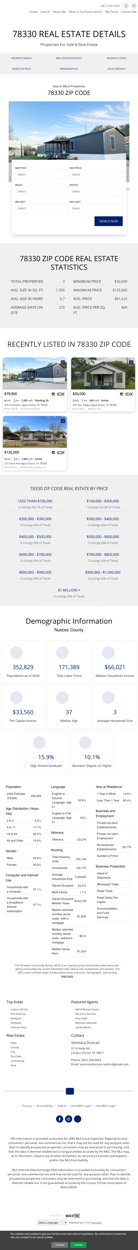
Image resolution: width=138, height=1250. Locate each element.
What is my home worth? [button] (85, 12)
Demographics (69, 68)
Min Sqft (20, 201)
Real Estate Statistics (69, 58)
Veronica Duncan (85, 1013)
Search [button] (45, 12)
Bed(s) (19, 184)
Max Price (76, 167)
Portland (16, 1022)
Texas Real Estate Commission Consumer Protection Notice (69, 1199)
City (13, 1051)
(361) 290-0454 (110, 6)
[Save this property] (63, 362)
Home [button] (33, 12)
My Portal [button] (111, 12)
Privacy (27, 1106)
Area (13, 1065)
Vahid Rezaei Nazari (87, 1009)
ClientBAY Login (80, 1106)
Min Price (20, 167)
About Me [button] (59, 12)
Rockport (16, 1018)
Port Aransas (18, 1013)
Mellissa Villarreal (86, 1022)
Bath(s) (74, 184)
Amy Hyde (81, 1018)
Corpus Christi (19, 1009)
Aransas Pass (18, 1027)
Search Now (108, 221)
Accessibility (44, 1106)
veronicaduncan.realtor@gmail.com (104, 1064)
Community (17, 1060)
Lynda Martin (83, 1027)
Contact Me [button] (129, 12)
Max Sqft (75, 201)
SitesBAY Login (106, 1106)
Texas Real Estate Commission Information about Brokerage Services (69, 1207)
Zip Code (16, 1056)
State (14, 1042)
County (15, 1047)
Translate (96, 1222)
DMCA (62, 1106)
